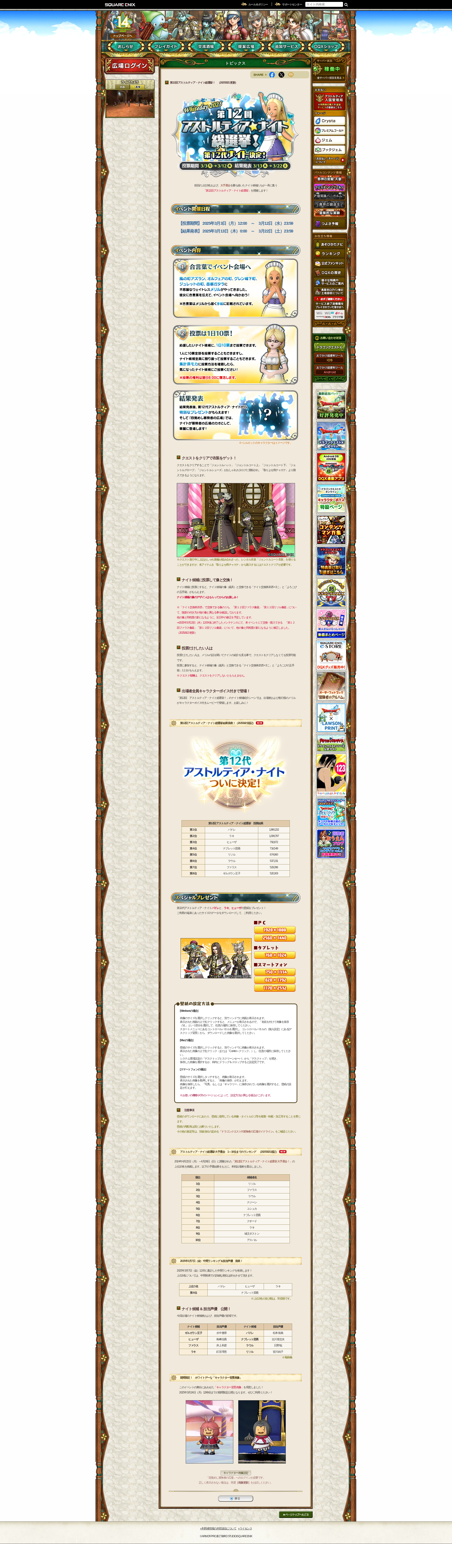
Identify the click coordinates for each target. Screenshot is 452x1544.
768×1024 (275, 955)
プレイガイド (166, 46)
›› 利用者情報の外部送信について (218, 1528)
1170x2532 (275, 988)
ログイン (129, 66)
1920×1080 (275, 930)
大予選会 (225, 185)
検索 (346, 4)
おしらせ (126, 46)
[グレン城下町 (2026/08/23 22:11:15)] (129, 103)
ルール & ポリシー (258, 4)
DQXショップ (326, 46)
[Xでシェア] (283, 75)
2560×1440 (275, 938)
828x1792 (275, 980)
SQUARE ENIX (120, 4)
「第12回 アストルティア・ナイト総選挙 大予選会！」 (262, 1161)
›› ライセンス (245, 1528)
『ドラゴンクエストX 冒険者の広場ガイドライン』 (247, 1131)
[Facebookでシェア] (273, 75)
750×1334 (275, 972)
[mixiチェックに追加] (292, 75)
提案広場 (246, 46)
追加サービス (286, 46)
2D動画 (122, 86)
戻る (235, 1498)
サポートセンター (292, 4)
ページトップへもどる (296, 1514)
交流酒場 (206, 46)
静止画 (137, 86)
